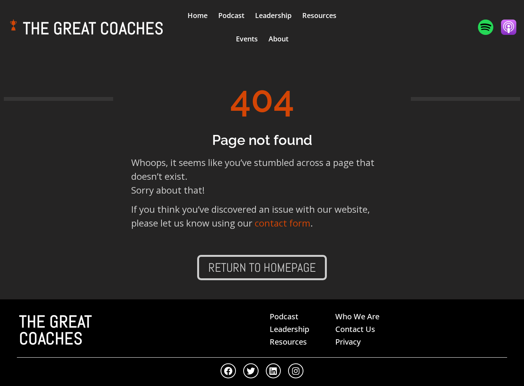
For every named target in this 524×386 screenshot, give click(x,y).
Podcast (231, 15)
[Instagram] (295, 371)
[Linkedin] (273, 371)
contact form (282, 223)
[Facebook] (228, 371)
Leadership (273, 15)
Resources (319, 15)
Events (247, 38)
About (278, 38)
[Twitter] (251, 371)
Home (198, 15)
